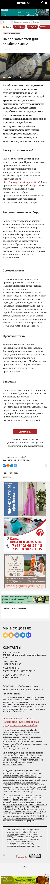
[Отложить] (20, 77)
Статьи (36, 22)
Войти (46, 3)
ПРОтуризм (32, 27)
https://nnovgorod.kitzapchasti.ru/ (21, 182)
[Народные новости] (41, 2)
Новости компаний (14, 608)
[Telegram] (15, 465)
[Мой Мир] (11, 465)
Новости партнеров (11, 33)
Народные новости (22, 22)
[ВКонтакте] (4, 465)
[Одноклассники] (8, 465)
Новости (6, 22)
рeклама (7, 477)
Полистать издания (11, 694)
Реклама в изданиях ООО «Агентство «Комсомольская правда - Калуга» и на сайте (21, 722)
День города (19, 27)
